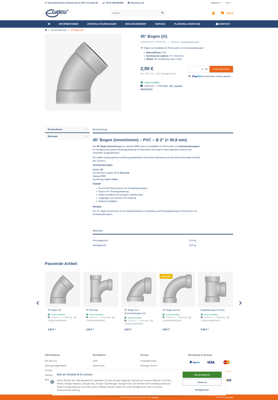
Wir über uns (51, 361)
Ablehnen (202, 382)
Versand (165, 73)
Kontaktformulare (148, 361)
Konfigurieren (202, 390)
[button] (216, 2)
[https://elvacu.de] (49, 24)
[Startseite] (46, 30)
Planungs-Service (148, 365)
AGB (95, 361)
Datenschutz (99, 365)
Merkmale (53, 136)
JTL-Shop (229, 397)
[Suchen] (162, 13)
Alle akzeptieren (202, 374)
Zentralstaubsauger (190, 42)
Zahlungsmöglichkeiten (56, 365)
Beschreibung (55, 129)
